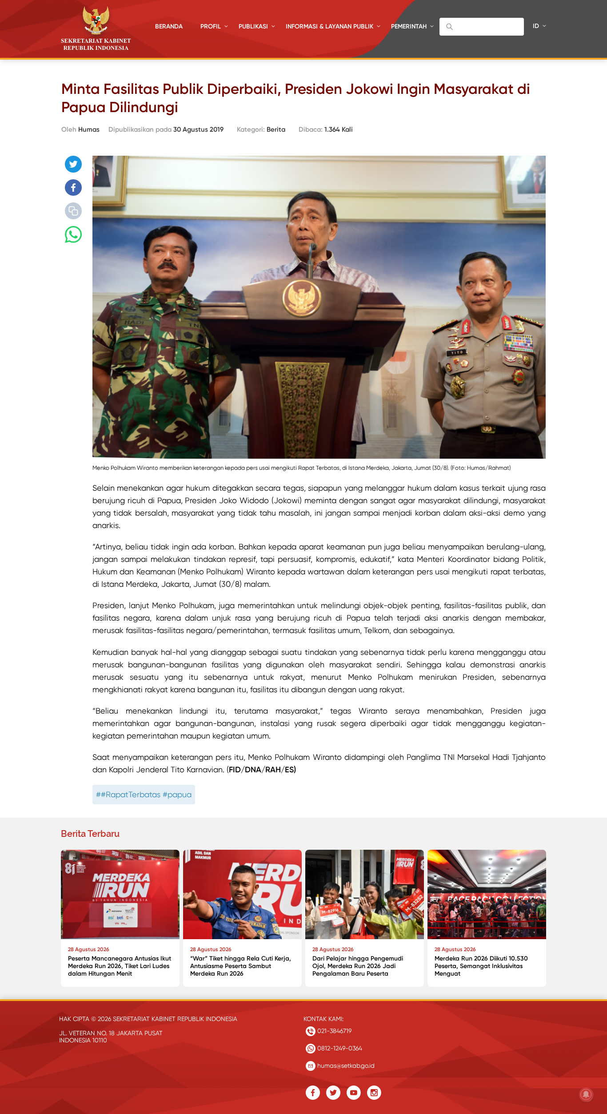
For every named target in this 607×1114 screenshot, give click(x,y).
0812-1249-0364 (338, 1048)
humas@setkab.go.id (345, 1065)
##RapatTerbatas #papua (144, 794)
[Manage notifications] (586, 1094)
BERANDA (169, 26)
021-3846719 (333, 1030)
